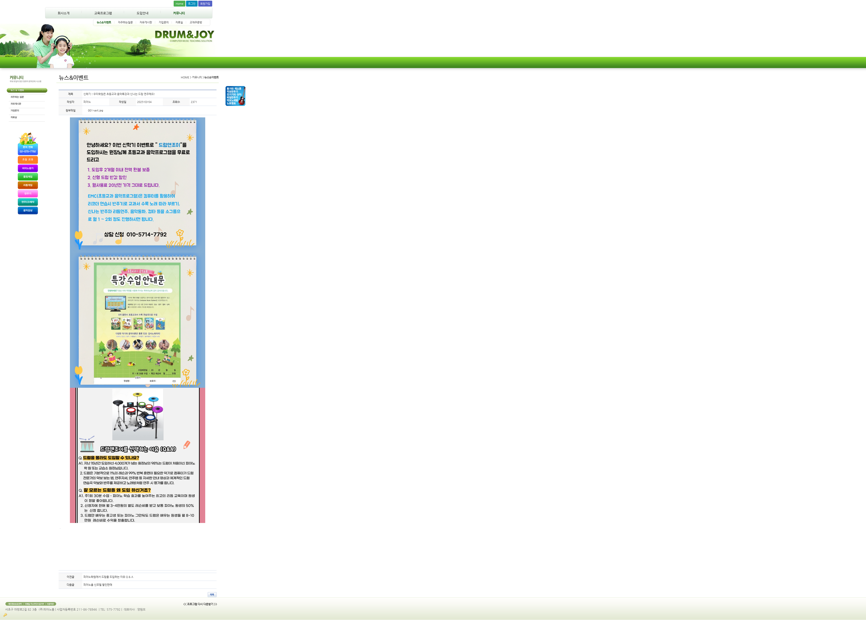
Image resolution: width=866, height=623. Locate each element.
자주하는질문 (125, 22)
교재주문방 (196, 22)
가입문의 (164, 22)
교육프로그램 (103, 13)
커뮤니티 (179, 13)
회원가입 (205, 3)
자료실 (179, 22)
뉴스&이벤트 (104, 22)
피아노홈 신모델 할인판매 (97, 584)
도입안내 (142, 13)
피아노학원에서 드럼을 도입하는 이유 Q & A (108, 576)
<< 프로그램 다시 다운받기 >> (200, 604)
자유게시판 (146, 22)
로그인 (192, 3)
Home (179, 3)
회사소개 (63, 13)
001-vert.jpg (95, 110)
